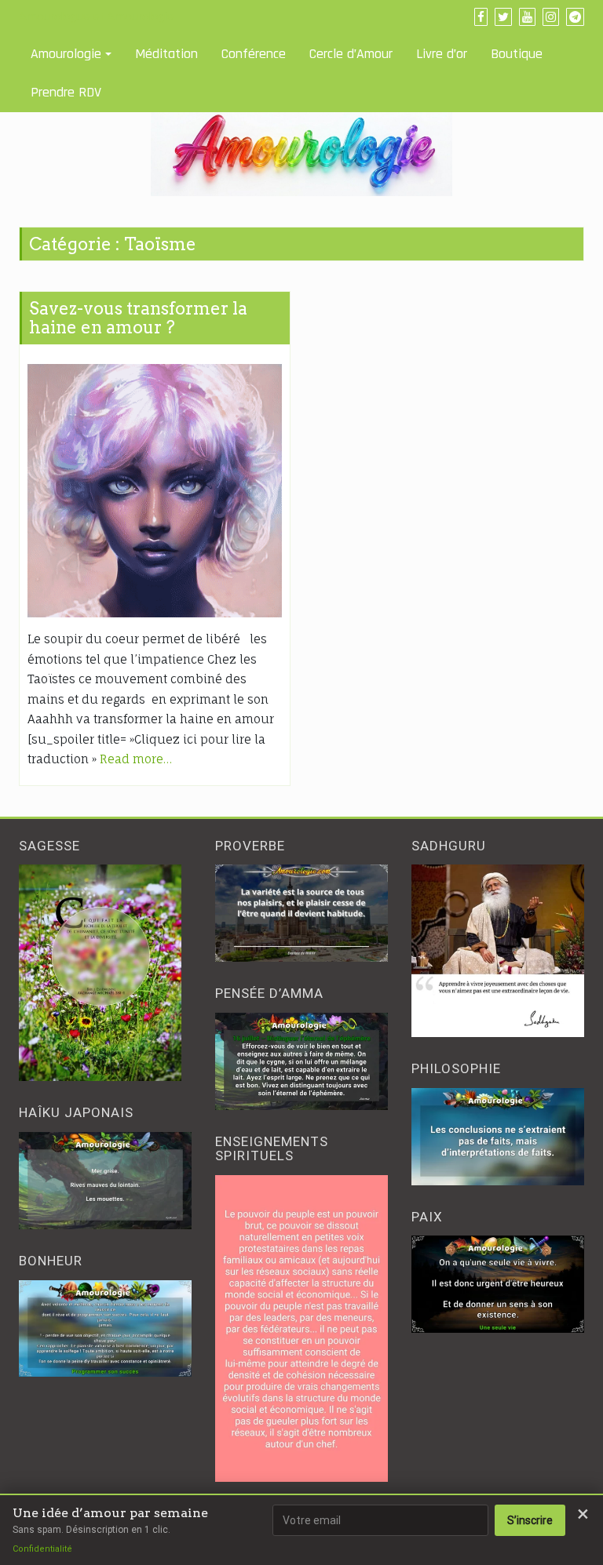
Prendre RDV (66, 92)
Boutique (517, 54)
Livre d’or (441, 54)
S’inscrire (530, 1520)
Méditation (166, 54)
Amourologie (66, 54)
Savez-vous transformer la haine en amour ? (138, 317)
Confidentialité (42, 1549)
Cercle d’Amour (351, 54)
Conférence (253, 54)
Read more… (136, 759)
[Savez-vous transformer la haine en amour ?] (154, 491)
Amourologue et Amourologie (96, 16)
